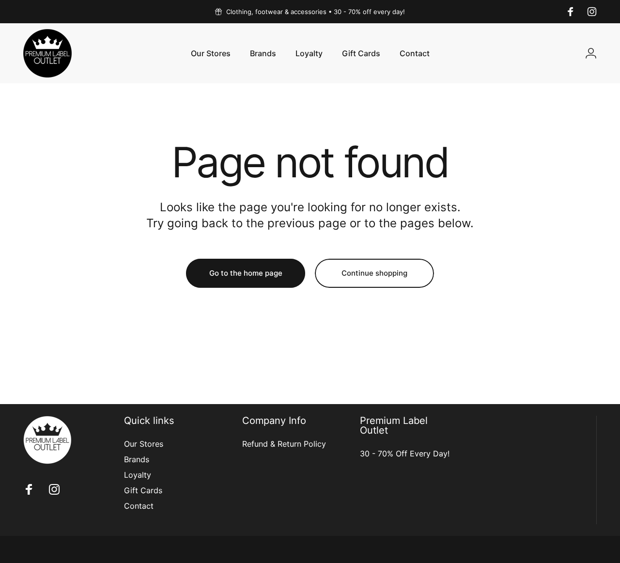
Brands (136, 459)
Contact (139, 506)
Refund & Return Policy (284, 444)
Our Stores (143, 444)
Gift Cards (143, 490)
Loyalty (137, 475)
